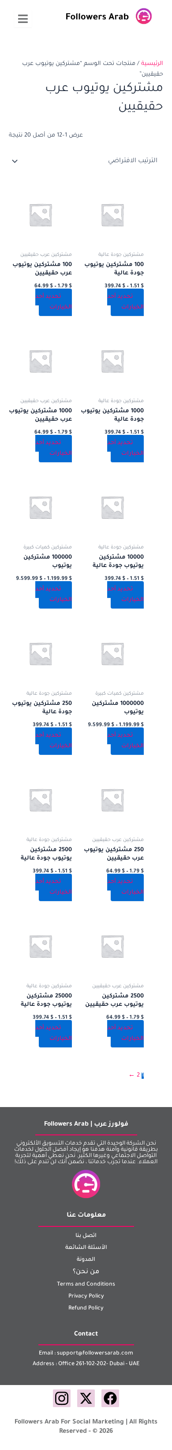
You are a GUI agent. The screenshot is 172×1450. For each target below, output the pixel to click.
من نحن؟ (86, 1272)
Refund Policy (86, 1308)
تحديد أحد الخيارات (125, 302)
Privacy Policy (86, 1297)
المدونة (86, 1260)
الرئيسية (152, 64)
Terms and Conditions (86, 1285)
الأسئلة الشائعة (86, 1248)
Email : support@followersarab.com (86, 1354)
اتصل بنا (86, 1236)
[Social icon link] (110, 1398)
